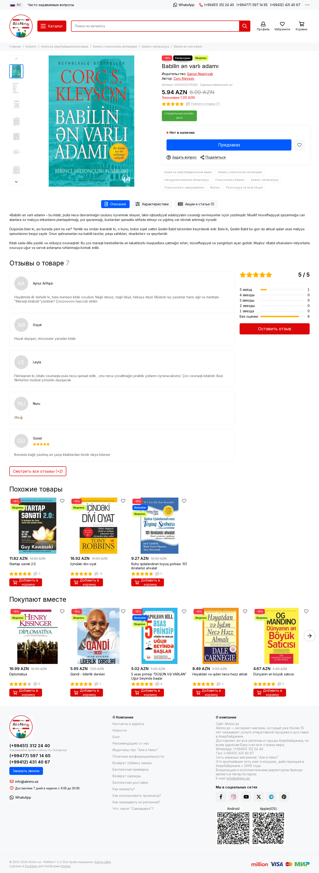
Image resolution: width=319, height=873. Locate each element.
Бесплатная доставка (130, 782)
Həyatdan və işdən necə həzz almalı (219, 674)
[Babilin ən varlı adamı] (91, 121)
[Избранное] (299, 145)
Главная (15, 46)
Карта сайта (102, 862)
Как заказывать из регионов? (136, 802)
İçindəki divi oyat (83, 564)
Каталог (30, 46)
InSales (66, 866)
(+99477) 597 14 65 (252, 5)
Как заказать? (124, 789)
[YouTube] (246, 797)
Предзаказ (229, 144)
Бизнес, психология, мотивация (115, 46)
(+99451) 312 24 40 (219, 5)
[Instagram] (233, 797)
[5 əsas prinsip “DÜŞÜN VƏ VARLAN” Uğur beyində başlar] (159, 636)
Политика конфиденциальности (138, 756)
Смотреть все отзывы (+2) (38, 471)
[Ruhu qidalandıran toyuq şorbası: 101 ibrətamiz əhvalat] (159, 526)
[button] (28, 121)
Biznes (215, 187)
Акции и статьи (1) (199, 204)
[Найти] (244, 26)
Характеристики (155, 204)
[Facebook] (221, 797)
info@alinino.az (27, 782)
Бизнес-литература (155, 46)
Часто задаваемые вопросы (51, 5)
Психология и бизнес (230, 180)
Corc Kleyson (184, 78)
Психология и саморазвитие (184, 187)
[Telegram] (271, 797)
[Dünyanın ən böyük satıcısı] (281, 636)
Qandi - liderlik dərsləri (87, 674)
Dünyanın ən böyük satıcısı (273, 674)
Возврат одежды (127, 776)
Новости (120, 730)
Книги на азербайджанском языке (65, 46)
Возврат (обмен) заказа (132, 763)
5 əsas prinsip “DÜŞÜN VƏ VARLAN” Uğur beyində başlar (158, 676)
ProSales (31, 866)
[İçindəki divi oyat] (98, 526)
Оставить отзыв (274, 328)
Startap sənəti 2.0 (22, 564)
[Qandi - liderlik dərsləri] (98, 636)
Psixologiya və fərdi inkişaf (244, 187)
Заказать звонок (26, 771)
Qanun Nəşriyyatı (200, 74)
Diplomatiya (18, 674)
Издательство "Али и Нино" (135, 750)
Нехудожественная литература (186, 180)
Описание (118, 204)
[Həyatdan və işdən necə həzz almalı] (220, 636)
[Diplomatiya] (37, 636)
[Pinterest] (284, 797)
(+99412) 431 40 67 (285, 5)
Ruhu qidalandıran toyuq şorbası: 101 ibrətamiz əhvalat (159, 566)
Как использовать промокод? (137, 795)
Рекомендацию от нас (131, 743)
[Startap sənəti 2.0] (37, 526)
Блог (116, 737)
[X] (259, 797)
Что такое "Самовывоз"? (133, 809)
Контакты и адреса (128, 724)
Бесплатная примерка (131, 769)
